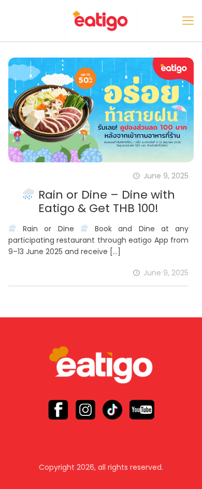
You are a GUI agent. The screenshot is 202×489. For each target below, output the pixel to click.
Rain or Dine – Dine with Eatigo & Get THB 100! (105, 201)
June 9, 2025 (166, 273)
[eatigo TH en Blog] (101, 20)
